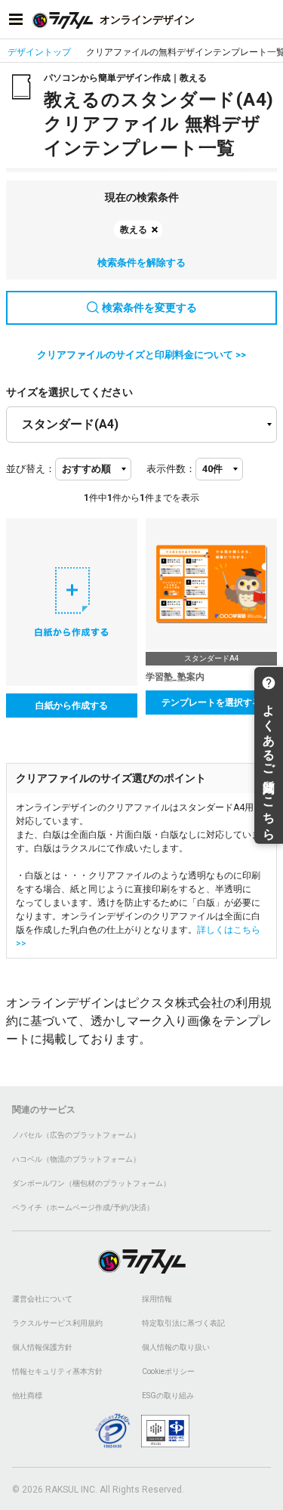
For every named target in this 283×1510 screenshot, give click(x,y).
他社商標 (27, 1395)
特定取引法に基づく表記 (183, 1323)
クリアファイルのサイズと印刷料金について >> (141, 354)
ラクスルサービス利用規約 (57, 1323)
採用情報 (157, 1299)
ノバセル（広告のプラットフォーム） (76, 1135)
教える (133, 229)
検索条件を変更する (149, 307)
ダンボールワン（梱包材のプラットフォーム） (91, 1183)
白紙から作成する (71, 705)
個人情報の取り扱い (176, 1347)
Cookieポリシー (168, 1371)
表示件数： (170, 468)
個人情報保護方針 (42, 1347)
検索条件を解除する (141, 262)
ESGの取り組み (168, 1395)
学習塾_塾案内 (175, 677)
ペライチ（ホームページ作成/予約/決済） (83, 1207)
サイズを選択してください (69, 392)
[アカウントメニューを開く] (267, 20)
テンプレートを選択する (211, 702)
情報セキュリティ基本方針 (57, 1371)
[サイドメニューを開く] (16, 20)
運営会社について (42, 1299)
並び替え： (30, 468)
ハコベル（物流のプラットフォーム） (76, 1159)
